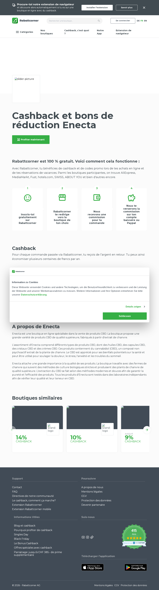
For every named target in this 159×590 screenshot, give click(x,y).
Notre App (100, 32)
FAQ (14, 491)
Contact (17, 487)
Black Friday (21, 538)
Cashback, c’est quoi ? (76, 32)
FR (142, 21)
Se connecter (123, 20)
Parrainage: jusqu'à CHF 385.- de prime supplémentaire (38, 553)
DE (138, 21)
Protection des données (96, 500)
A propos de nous (92, 487)
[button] (12, 429)
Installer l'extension (97, 7)
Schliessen (125, 316)
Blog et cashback (24, 525)
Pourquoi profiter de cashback (33, 530)
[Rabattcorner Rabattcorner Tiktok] (92, 537)
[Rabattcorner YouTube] (83, 537)
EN (145, 21)
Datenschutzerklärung (34, 294)
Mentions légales (91, 491)
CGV (84, 496)
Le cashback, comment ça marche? (34, 500)
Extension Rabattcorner (27, 504)
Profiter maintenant (33, 139)
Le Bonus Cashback (26, 543)
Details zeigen (133, 306)
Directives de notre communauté (33, 496)
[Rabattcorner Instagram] (87, 537)
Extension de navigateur (123, 32)
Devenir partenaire (93, 504)
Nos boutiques (47, 32)
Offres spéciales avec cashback (33, 547)
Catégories (26, 32)
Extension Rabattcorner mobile (31, 509)
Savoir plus (126, 7)
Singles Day (21, 534)
